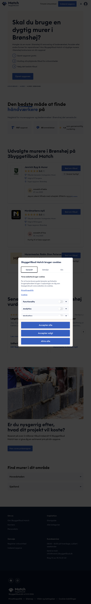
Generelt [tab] (29, 270)
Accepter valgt (45, 333)
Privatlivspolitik (27, 290)
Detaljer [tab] (45, 270)
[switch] (60, 301)
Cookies (24, 295)
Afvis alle (45, 341)
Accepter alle (45, 325)
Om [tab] (61, 270)
